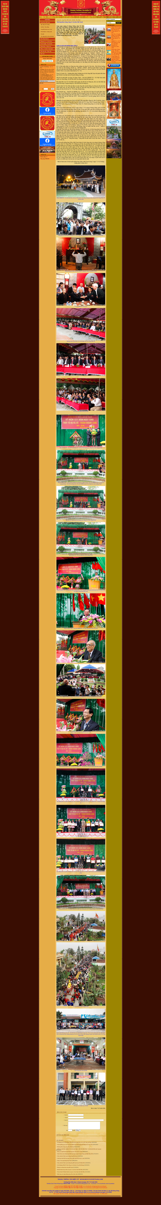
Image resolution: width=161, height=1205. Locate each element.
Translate (118, 20)
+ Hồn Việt (42, 53)
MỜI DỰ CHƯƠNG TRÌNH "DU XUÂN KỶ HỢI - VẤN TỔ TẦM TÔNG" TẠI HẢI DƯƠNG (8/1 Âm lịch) (79, 1149)
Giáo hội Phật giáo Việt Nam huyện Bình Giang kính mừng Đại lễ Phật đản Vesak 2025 (75, 1144)
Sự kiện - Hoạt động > (76, 19)
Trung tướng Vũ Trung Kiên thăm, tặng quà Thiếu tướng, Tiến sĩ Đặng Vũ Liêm (116, 59)
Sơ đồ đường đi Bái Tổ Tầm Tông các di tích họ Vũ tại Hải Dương (70, 1165)
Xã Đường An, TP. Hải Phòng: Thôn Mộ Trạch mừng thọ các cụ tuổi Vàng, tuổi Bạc (74, 1142)
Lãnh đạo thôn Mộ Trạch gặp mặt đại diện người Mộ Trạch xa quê (70, 1158)
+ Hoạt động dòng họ (44, 38)
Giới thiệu (106, 16)
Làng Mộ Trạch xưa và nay (46, 29)
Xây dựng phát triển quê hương (47, 36)
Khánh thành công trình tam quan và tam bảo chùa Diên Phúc (70, 1169)
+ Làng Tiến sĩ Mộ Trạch (45, 22)
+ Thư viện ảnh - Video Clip (45, 51)
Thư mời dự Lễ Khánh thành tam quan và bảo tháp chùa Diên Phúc (71, 1171)
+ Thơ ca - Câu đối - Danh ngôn (46, 48)
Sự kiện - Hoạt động (45, 26)
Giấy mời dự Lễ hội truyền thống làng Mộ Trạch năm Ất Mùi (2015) (71, 1162)
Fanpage (113, 16)
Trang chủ (99, 16)
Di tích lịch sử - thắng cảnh (46, 31)
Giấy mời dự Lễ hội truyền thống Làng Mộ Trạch (67, 1156)
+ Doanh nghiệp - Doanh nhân (46, 43)
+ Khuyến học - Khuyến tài (45, 46)
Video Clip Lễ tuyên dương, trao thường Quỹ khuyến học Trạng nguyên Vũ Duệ (116, 29)
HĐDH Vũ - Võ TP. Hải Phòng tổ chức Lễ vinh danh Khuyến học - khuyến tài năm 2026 (116, 44)
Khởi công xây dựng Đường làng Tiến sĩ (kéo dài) (67, 1174)
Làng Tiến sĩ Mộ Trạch (66, 19)
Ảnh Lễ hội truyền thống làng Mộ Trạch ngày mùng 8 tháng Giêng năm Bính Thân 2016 (75, 1153)
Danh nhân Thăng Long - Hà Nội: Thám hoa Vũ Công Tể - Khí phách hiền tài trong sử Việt (116, 52)
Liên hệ (119, 16)
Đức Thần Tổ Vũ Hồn (45, 24)
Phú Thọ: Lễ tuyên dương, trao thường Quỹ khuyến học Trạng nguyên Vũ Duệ (116, 36)
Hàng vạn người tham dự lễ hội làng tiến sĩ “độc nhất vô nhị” (69, 1151)
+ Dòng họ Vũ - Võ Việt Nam (46, 41)
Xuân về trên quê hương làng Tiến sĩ (64, 1160)
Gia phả (42, 33)
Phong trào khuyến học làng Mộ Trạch (65, 1167)
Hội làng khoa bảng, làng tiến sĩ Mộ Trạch (65, 1146)
